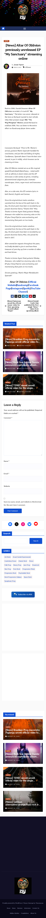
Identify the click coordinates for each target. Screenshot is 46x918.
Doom (31, 561)
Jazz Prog (27, 565)
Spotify (26, 288)
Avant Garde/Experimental (21, 557)
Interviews (27, 908)
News (6, 41)
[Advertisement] (23, 627)
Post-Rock (16, 569)
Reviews (19, 908)
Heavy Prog (17, 565)
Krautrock (35, 565)
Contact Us (35, 908)
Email (6, 474)
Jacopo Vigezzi (19, 64)
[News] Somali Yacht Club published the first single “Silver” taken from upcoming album (31, 306)
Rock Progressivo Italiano (13, 577)
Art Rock (7, 557)
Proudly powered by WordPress (12, 903)
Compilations (25, 913)
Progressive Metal (29, 569)
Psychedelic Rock (24, 573)
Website (7, 486)
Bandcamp (22, 285)
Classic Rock (23, 561)
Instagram (17, 288)
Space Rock (28, 577)
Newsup (30, 903)
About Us (33, 913)
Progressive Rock (10, 573)
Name (6, 461)
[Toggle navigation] (24, 28)
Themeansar (39, 903)
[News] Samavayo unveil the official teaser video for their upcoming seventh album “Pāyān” (14, 306)
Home (8, 908)
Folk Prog (8, 565)
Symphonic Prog (10, 581)
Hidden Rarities (14, 913)
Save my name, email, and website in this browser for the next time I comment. (23, 503)
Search (6, 533)
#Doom (28, 67)
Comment (8, 418)
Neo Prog (8, 569)
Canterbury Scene (10, 561)
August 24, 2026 (13, 736)
